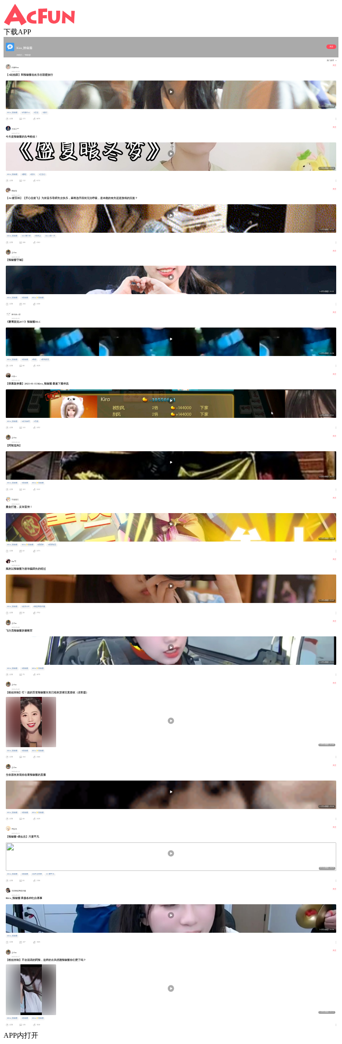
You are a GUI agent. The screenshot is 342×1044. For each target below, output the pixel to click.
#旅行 (45, 112)
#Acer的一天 (50, 236)
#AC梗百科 (26, 236)
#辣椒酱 (25, 298)
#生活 (36, 112)
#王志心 (42, 174)
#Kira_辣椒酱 (12, 112)
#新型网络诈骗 (39, 606)
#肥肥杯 (40, 545)
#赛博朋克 (45, 359)
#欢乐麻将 (26, 421)
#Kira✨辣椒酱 (38, 298)
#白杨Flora (26, 112)
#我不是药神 (37, 874)
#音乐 (32, 174)
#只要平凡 (50, 874)
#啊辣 (34, 359)
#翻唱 (24, 174)
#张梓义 (38, 236)
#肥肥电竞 (52, 545)
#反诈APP (25, 606)
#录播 (36, 421)
